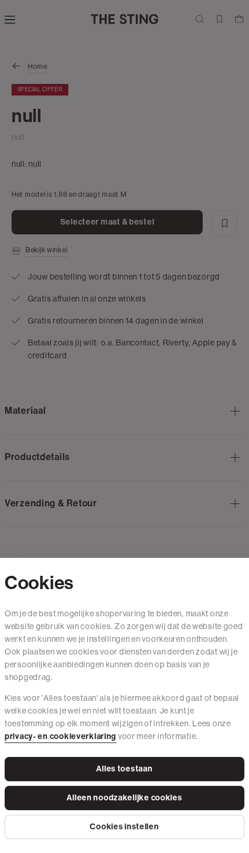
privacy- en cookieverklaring (60, 736)
